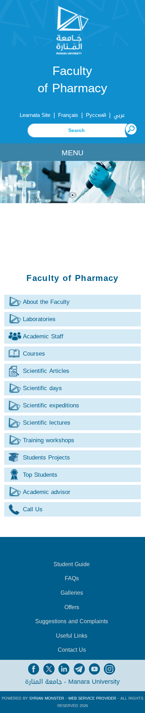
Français (68, 115)
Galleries (72, 593)
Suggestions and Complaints (71, 621)
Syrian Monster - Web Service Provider (72, 698)
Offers (71, 607)
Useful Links (71, 636)
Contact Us (72, 650)
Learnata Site (35, 115)
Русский (96, 115)
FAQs (72, 578)
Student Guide (71, 564)
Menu (72, 153)
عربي (119, 115)
